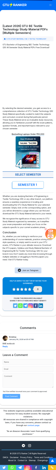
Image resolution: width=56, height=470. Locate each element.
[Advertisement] (28, 79)
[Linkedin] (40, 305)
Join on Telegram (30, 270)
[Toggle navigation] (50, 5)
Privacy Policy (26, 457)
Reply (5, 346)
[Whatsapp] (20, 305)
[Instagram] (30, 305)
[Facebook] (35, 305)
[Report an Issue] (52, 461)
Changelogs (42, 460)
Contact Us (22, 460)
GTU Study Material (15, 39)
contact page (33, 425)
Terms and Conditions (43, 457)
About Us (12, 460)
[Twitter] (15, 305)
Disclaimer (14, 457)
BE (26, 39)
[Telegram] (25, 305)
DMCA (5, 457)
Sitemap (32, 460)
